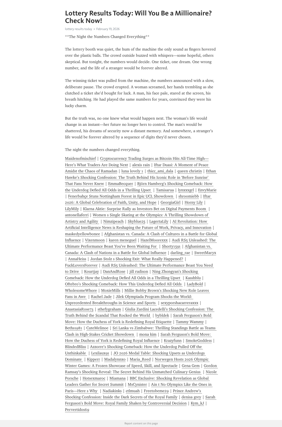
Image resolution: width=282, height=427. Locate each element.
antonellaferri (77, 215)
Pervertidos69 (77, 409)
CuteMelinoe (97, 327)
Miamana (117, 378)
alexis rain (141, 164)
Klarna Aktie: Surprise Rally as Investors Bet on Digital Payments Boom (145, 208)
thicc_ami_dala (160, 171)
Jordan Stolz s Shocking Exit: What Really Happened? (136, 258)
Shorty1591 (171, 246)
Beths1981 (73, 327)
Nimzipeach (113, 221)
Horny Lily (194, 202)
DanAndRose (114, 271)
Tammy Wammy (190, 321)
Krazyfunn (173, 340)
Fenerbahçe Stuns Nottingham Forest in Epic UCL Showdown (121, 196)
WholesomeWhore (81, 290)
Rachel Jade (101, 296)
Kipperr (93, 359)
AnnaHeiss (77, 258)
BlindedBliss (75, 346)
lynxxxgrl (186, 190)
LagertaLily (158, 221)
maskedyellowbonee (82, 233)
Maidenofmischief (80, 158)
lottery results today (78, 29)
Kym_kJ (197, 403)
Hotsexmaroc (94, 378)
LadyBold (195, 284)
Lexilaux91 (100, 353)
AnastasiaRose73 (79, 309)
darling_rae (180, 252)
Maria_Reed (140, 359)
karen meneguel (122, 240)
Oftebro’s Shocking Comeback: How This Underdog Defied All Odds (124, 284)
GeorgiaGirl (170, 202)
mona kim (147, 334)
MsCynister (137, 384)
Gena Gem (191, 365)
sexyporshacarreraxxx (179, 302)
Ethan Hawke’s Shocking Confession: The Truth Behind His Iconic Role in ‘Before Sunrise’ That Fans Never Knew (141, 177)
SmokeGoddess (199, 340)
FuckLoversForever (81, 265)
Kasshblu (193, 277)
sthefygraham (109, 309)
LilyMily (72, 208)
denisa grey (191, 397)
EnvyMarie (207, 190)
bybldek (162, 315)
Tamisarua (165, 190)
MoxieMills (110, 290)
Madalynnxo (115, 359)
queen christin (189, 171)
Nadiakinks (112, 390)
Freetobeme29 (156, 390)
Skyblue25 (136, 221)
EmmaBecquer (120, 183)
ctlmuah (133, 390)
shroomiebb (188, 196)
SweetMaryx (205, 252)
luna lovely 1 (132, 171)
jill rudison (139, 271)
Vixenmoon (95, 240)
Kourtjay (91, 271)
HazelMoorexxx (154, 240)
